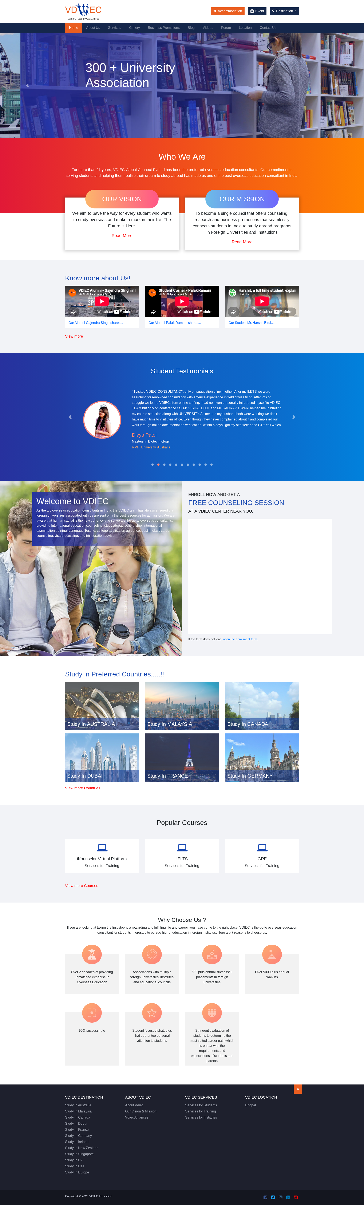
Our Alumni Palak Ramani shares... (175, 323)
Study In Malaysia (78, 1111)
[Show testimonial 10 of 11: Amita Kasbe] (205, 464)
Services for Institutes (201, 1117)
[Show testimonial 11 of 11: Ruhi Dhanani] (211, 464)
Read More (122, 235)
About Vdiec (134, 1105)
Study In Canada (77, 1117)
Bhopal (250, 1105)
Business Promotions (164, 27)
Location (245, 27)
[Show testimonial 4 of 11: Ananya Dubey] (170, 464)
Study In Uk (73, 1160)
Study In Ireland (76, 1142)
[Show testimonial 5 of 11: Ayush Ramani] (176, 464)
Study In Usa (74, 1166)
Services (114, 27)
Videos (208, 27)
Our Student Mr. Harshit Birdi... (251, 323)
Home (75, 27)
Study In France (77, 1129)
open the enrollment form (240, 639)
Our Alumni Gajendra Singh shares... (95, 323)
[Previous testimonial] (70, 417)
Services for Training (200, 1111)
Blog (191, 27)
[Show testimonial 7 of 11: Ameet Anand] (187, 464)
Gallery (134, 27)
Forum (226, 27)
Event (259, 11)
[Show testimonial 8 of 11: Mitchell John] (193, 464)
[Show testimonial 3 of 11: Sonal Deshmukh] (164, 464)
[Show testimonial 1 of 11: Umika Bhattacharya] (152, 464)
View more (74, 336)
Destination (284, 11)
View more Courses (81, 885)
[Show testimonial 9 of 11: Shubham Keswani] (199, 464)
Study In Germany (78, 1135)
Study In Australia (78, 1105)
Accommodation (229, 11)
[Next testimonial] (294, 417)
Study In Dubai (76, 1123)
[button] (27, 85)
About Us (93, 27)
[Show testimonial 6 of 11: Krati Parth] (182, 464)
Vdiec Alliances (136, 1117)
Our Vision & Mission (141, 1111)
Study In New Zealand (81, 1148)
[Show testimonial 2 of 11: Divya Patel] (158, 464)
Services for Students (201, 1105)
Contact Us (268, 27)
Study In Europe (77, 1172)
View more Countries (82, 788)
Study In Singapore (79, 1154)
